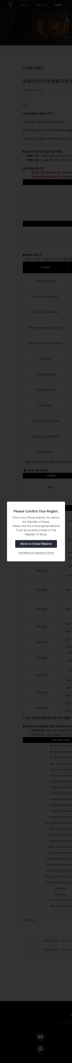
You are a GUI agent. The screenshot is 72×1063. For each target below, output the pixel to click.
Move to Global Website (36, 543)
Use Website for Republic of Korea (36, 553)
